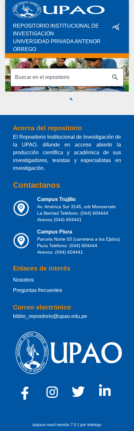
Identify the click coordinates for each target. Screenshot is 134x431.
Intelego (94, 425)
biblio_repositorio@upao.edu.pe (50, 316)
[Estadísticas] (116, 26)
